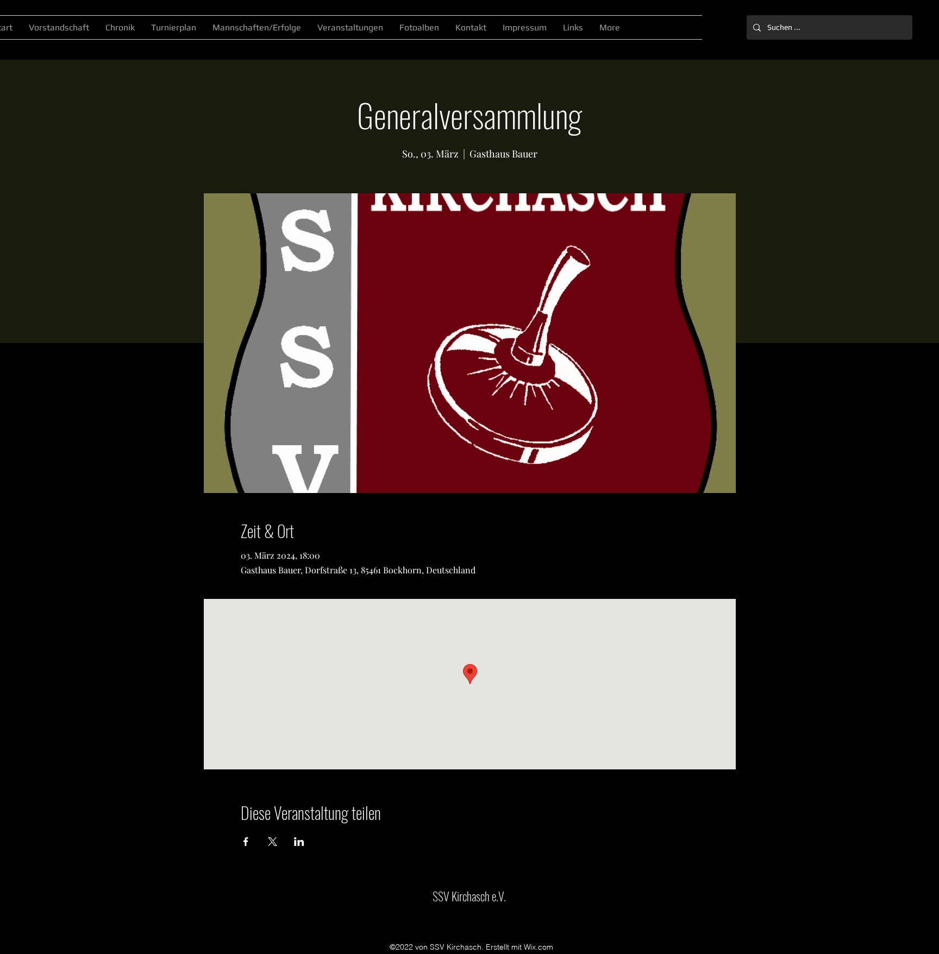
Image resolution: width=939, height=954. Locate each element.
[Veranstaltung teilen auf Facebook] (246, 841)
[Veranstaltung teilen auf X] (272, 841)
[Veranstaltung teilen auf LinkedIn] (299, 841)
